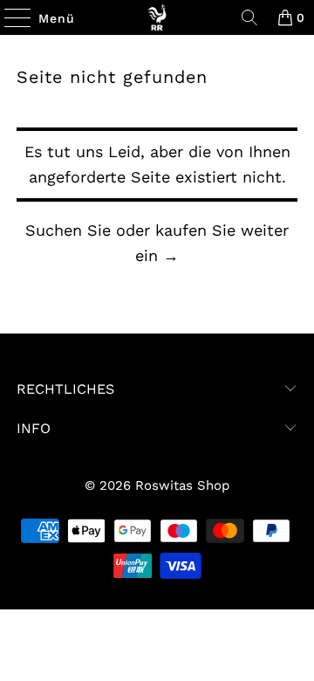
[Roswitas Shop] (157, 17)
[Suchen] (249, 17)
